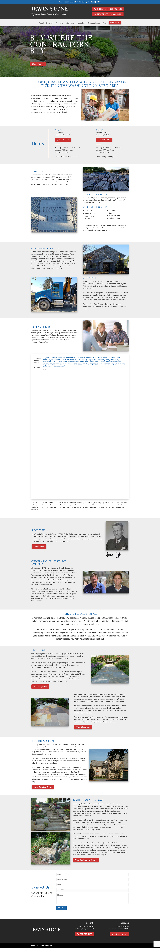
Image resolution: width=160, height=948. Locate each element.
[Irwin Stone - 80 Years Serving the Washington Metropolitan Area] (49, 9)
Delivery (49, 23)
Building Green (94, 23)
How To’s (70, 23)
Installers (81, 23)
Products (59, 23)
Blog (104, 23)
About (41, 23)
